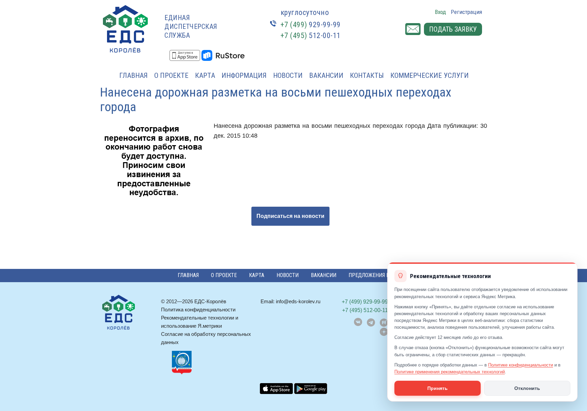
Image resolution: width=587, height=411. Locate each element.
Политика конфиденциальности (198, 309)
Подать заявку (453, 29)
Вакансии (326, 75)
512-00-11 (311, 35)
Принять (437, 388)
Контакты (367, 75)
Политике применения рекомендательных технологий (449, 371)
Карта (205, 75)
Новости (288, 75)
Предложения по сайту (379, 275)
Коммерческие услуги (429, 75)
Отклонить (527, 388)
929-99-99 (311, 25)
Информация (244, 75)
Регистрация (466, 11)
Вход (440, 11)
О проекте (171, 75)
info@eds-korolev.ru (298, 301)
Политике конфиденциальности (520, 364)
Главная (133, 75)
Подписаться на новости (290, 216)
